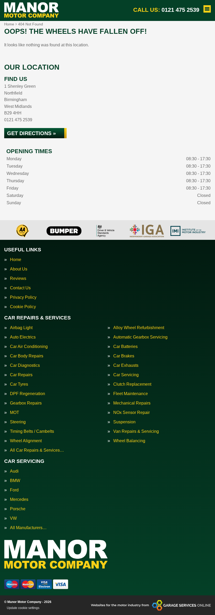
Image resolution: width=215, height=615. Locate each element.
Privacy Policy (23, 297)
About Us (18, 269)
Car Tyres (19, 384)
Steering (18, 422)
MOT (14, 413)
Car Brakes (123, 356)
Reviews (18, 278)
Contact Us (20, 288)
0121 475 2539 (166, 10)
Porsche (17, 509)
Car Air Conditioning (29, 347)
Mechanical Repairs (131, 403)
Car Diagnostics (25, 365)
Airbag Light (21, 328)
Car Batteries (125, 347)
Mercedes (19, 499)
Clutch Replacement (132, 384)
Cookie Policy (23, 307)
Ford (14, 490)
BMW (15, 481)
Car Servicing (126, 375)
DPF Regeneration (27, 394)
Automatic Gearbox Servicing (140, 337)
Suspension (124, 422)
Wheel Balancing (129, 441)
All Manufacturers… (28, 528)
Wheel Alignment (26, 441)
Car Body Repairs (26, 356)
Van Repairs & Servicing (136, 431)
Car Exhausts (125, 365)
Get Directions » (31, 133)
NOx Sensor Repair (131, 413)
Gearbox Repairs (26, 403)
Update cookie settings (23, 608)
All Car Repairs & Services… (37, 450)
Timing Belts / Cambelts (32, 431)
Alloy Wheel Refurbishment (138, 328)
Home (15, 260)
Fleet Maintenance (130, 394)
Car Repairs (21, 375)
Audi (14, 471)
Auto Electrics (23, 337)
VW (13, 518)
